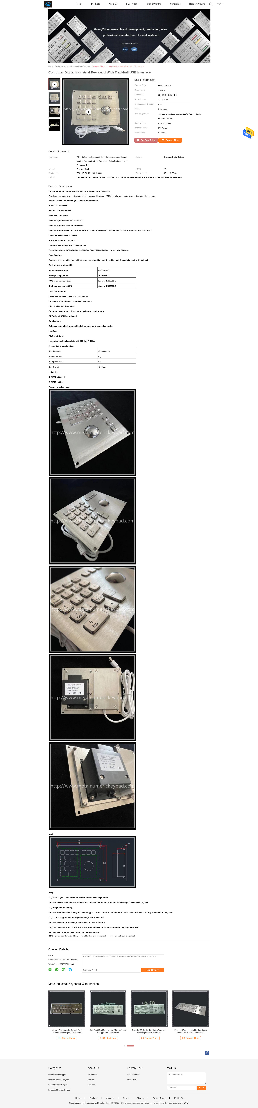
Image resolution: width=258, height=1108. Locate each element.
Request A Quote (197, 4)
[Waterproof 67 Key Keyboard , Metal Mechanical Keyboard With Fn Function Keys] (190, 1008)
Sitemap (140, 1098)
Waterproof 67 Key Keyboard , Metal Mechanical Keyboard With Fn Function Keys (190, 1031)
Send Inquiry (153, 970)
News (125, 1098)
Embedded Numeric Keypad (59, 1090)
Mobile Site (179, 1098)
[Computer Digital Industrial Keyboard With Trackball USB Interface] (95, 144)
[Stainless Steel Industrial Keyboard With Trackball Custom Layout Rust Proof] (149, 1008)
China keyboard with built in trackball (83, 1103)
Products (95, 4)
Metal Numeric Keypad (57, 1075)
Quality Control (154, 4)
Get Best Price (147, 140)
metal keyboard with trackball (93, 936)
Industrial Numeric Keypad (58, 1080)
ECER (186, 1103)
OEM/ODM (131, 1080)
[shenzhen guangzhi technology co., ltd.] (48, 4)
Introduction (92, 1075)
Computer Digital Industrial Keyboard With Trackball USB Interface (118, 66)
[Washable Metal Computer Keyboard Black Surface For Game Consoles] (66, 1008)
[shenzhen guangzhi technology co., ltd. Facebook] (207, 1053)
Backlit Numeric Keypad (57, 1085)
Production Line (133, 1075)
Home (80, 4)
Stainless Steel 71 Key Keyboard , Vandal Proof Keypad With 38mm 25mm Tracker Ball (108, 1031)
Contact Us (175, 4)
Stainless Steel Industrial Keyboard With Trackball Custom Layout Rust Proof (149, 1031)
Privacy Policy (159, 1098)
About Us (113, 4)
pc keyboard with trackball (66, 936)
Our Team (92, 1085)
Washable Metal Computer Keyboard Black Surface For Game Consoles (66, 1031)
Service (91, 1080)
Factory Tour (132, 4)
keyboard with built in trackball (122, 936)
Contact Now (172, 140)
